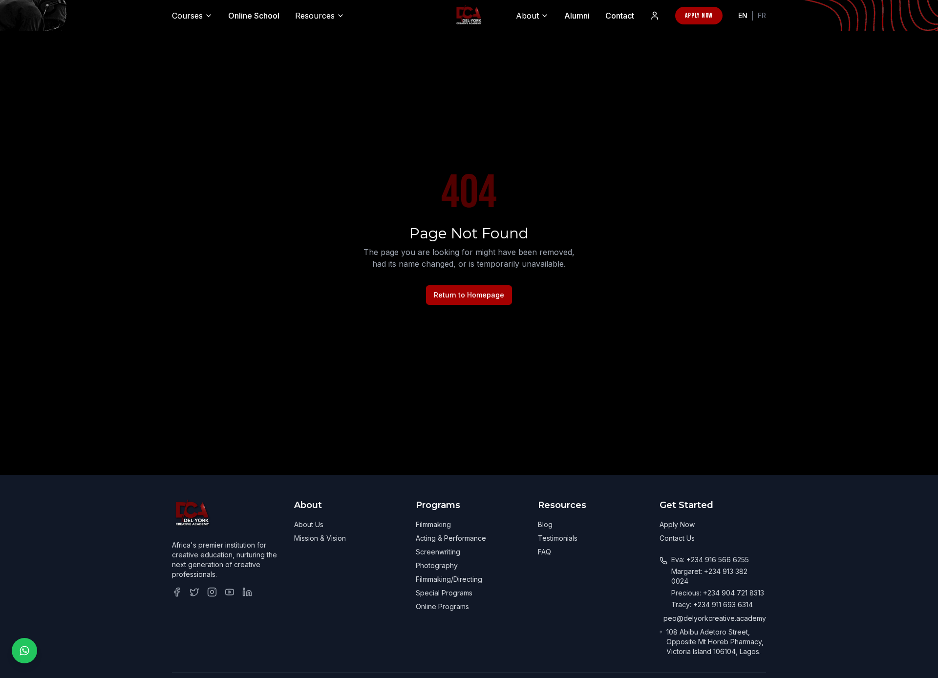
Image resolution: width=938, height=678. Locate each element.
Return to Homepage (469, 295)
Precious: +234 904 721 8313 (717, 593)
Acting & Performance (451, 538)
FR (762, 15)
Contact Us (677, 538)
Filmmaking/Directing (449, 579)
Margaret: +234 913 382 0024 (709, 576)
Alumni (577, 16)
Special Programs (444, 593)
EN (742, 15)
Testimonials (557, 538)
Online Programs (442, 606)
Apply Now (699, 15)
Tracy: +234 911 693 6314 (712, 604)
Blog (545, 524)
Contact (619, 16)
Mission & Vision (320, 538)
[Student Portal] (655, 16)
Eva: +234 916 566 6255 (710, 559)
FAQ (544, 552)
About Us (308, 524)
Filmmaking (433, 524)
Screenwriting (438, 552)
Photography (437, 565)
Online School (253, 16)
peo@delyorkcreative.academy (714, 618)
